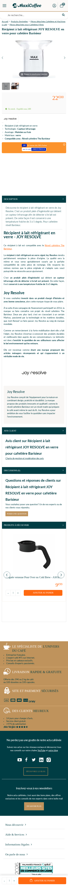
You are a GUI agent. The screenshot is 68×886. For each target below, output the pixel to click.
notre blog (53, 751)
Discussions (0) (12, 470)
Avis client (10, 431)
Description (10, 199)
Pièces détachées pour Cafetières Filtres (27, 25)
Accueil (5, 22)
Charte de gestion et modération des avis (24, 458)
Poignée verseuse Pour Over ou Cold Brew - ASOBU (34, 577)
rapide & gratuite (37, 672)
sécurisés (35, 691)
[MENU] (4, 5)
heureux (30, 711)
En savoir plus (34, 806)
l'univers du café (35, 648)
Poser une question (17, 514)
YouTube (41, 751)
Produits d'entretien (19, 22)
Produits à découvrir (16, 525)
